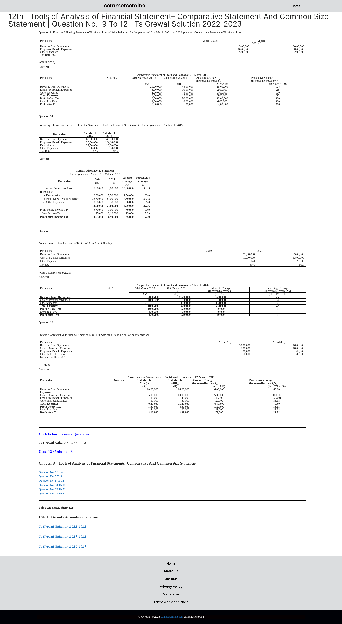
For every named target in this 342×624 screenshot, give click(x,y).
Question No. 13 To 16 (52, 484)
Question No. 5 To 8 (51, 476)
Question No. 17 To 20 (52, 489)
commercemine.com (172, 616)
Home (295, 6)
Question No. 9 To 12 (51, 480)
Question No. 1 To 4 (51, 472)
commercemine (124, 5)
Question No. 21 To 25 (52, 493)
